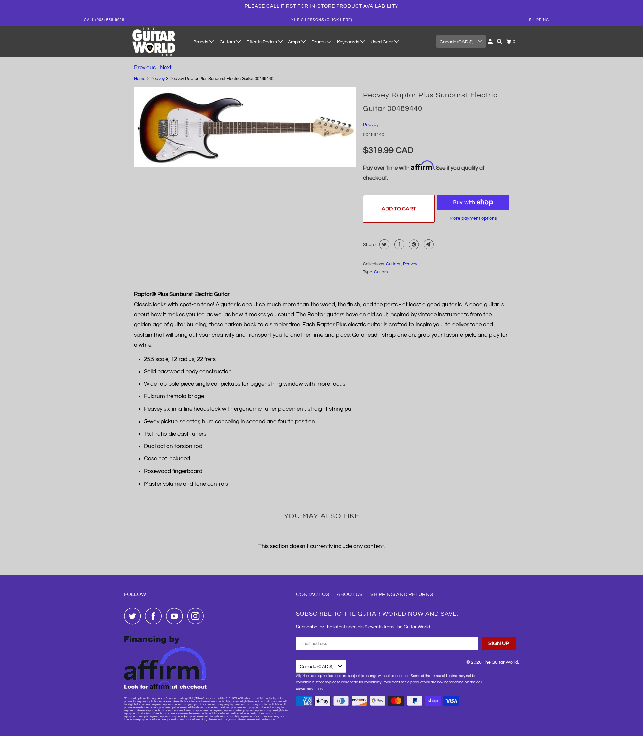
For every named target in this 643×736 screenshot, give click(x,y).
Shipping (539, 20)
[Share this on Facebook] (398, 244)
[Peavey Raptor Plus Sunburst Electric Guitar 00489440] (245, 126)
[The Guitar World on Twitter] (134, 616)
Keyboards (348, 42)
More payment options (473, 218)
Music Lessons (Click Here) (321, 20)
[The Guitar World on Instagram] (197, 616)
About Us (350, 594)
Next (166, 68)
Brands (201, 42)
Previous (145, 68)
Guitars (228, 42)
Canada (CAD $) (457, 42)
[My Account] (491, 41)
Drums (319, 42)
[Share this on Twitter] (383, 244)
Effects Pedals (262, 42)
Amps (294, 42)
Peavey (158, 78)
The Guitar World (500, 662)
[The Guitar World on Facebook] (155, 616)
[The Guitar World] (154, 41)
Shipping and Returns (401, 594)
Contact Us (312, 594)
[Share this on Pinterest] (413, 244)
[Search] (500, 41)
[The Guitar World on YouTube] (176, 616)
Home (139, 78)
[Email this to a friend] (428, 244)
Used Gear (382, 42)
